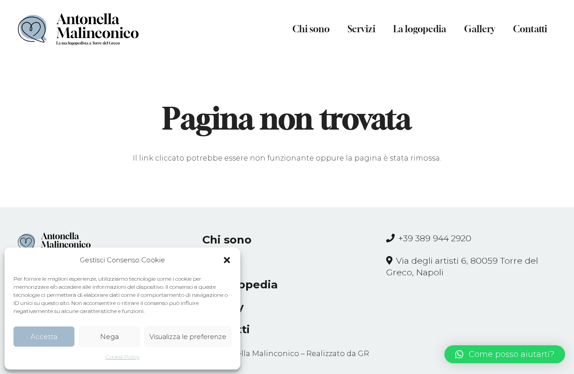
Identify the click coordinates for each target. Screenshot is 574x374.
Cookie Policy (122, 356)
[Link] (78, 29)
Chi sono (227, 239)
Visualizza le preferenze (187, 336)
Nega (109, 336)
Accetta (43, 336)
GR (363, 353)
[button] (226, 260)
